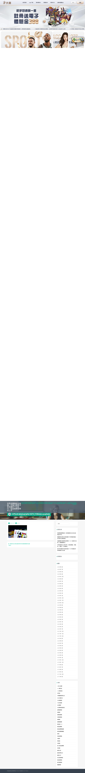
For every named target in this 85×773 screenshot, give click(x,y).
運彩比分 (59, 755)
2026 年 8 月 (60, 567)
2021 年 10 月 (60, 636)
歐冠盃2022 (59, 724)
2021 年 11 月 (60, 633)
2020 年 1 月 (60, 657)
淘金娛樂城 (59, 736)
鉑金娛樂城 (59, 760)
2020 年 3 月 (60, 652)
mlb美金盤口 (60, 690)
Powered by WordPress (11, 771)
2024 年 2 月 (60, 593)
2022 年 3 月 (60, 624)
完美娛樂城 (59, 717)
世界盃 (58, 693)
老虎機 (58, 748)
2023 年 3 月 (60, 617)
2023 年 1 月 (60, 621)
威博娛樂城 (59, 710)
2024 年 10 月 (60, 576)
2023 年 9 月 (60, 605)
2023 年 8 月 (60, 607)
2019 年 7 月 (60, 667)
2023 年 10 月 (60, 602)
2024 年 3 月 (60, 590)
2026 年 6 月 (60, 571)
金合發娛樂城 (60, 757)
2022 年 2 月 (60, 626)
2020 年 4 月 (60, 650)
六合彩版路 (59, 702)
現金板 (58, 741)
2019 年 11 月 (60, 662)
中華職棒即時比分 (61, 695)
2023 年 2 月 (60, 619)
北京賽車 (59, 705)
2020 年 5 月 (60, 648)
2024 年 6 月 (60, 583)
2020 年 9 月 (60, 638)
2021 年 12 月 (60, 631)
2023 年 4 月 (60, 614)
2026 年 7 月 (60, 569)
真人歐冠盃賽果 (60, 745)
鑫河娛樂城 (59, 762)
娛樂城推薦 (59, 714)
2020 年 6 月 (60, 645)
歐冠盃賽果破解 (60, 729)
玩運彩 (58, 738)
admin (18, 523)
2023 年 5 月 (60, 612)
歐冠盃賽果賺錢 (60, 731)
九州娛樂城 (59, 700)
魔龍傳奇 (59, 764)
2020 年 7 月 (60, 643)
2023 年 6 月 (60, 609)
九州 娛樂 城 (59, 698)
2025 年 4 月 (60, 574)
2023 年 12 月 (60, 598)
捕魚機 (58, 719)
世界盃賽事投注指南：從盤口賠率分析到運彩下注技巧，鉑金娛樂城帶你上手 (14, 507)
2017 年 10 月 (60, 674)
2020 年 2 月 (60, 655)
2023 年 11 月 (60, 600)
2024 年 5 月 (60, 586)
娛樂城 (58, 712)
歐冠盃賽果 (59, 726)
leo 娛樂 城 (59, 688)
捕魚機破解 (59, 721)
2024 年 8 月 (60, 579)
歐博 (58, 733)
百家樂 (58, 743)
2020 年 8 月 (60, 640)
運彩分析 (59, 750)
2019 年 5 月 (60, 671)
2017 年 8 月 (60, 676)
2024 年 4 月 (60, 588)
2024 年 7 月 (60, 581)
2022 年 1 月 (60, 629)
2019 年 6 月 (60, 669)
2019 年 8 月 (60, 664)
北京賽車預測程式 (61, 707)
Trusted (20, 771)
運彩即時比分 (60, 752)
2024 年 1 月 (60, 595)
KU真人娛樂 (59, 686)
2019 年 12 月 (60, 660)
